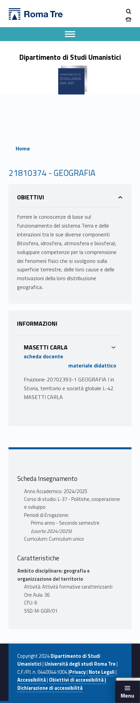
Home (23, 148)
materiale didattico (92, 365)
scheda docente (43, 356)
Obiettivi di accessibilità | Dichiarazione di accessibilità (61, 683)
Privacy (77, 672)
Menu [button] (127, 695)
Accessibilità (31, 680)
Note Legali (102, 672)
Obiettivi (30, 197)
